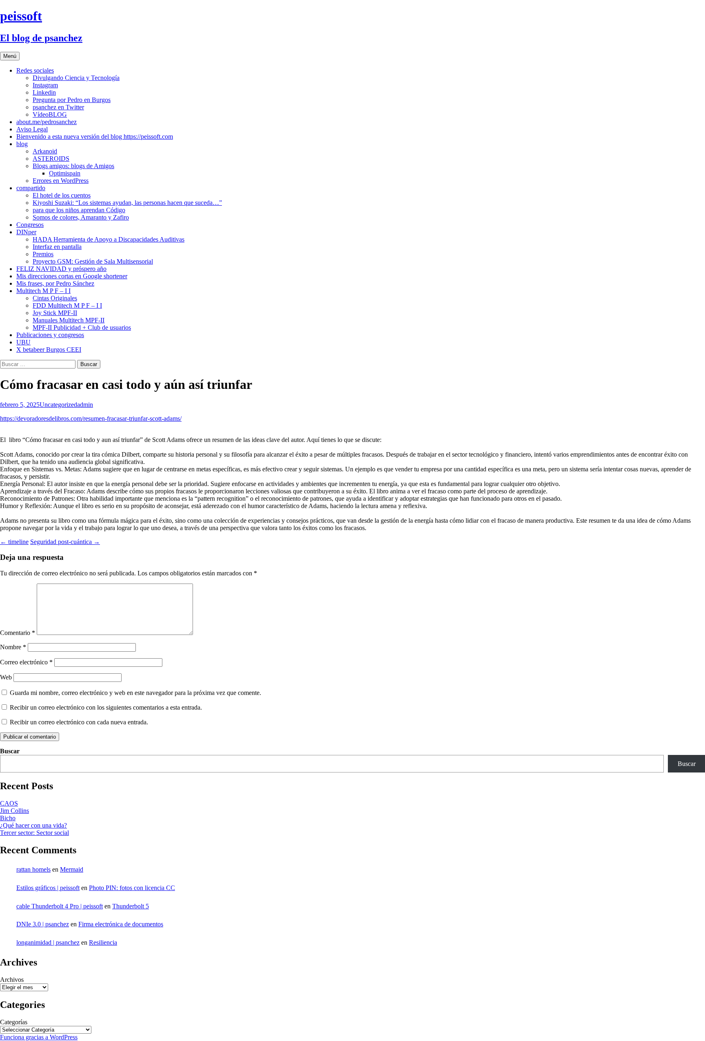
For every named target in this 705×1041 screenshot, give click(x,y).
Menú (9, 56)
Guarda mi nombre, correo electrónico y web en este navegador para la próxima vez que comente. (135, 692)
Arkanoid (45, 151)
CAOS (9, 803)
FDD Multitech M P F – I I (67, 305)
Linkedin (44, 92)
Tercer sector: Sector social (34, 832)
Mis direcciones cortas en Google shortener (71, 276)
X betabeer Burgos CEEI (48, 349)
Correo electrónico (26, 662)
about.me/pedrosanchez (46, 121)
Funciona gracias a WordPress (39, 1037)
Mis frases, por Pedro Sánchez (55, 283)
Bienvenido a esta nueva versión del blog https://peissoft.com (94, 136)
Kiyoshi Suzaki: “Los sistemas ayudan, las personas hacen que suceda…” (127, 202)
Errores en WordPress (61, 180)
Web (6, 677)
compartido (30, 187)
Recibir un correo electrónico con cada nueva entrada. (79, 722)
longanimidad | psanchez (48, 942)
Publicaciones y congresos (50, 334)
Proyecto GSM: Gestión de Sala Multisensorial (93, 261)
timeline (14, 541)
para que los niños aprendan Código (79, 209)
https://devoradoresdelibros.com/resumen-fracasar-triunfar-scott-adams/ (91, 418)
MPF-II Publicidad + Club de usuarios (82, 327)
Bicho (8, 818)
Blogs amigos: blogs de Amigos (73, 165)
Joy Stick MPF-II (55, 312)
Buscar (10, 751)
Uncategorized (58, 404)
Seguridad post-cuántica (65, 541)
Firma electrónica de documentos (120, 924)
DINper (26, 232)
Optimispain (64, 173)
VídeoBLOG (50, 114)
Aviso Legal (32, 129)
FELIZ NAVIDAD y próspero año (61, 268)
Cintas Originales (55, 298)
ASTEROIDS (51, 158)
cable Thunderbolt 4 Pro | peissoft (59, 906)
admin (85, 404)
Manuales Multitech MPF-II (68, 320)
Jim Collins (14, 810)
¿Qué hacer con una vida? (33, 825)
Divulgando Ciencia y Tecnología (76, 77)
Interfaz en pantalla (57, 246)
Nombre (13, 647)
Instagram (45, 85)
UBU (23, 342)
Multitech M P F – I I (43, 290)
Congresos (30, 224)
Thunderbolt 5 (130, 906)
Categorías (13, 1022)
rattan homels (33, 869)
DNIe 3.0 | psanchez (42, 924)
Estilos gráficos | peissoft (48, 887)
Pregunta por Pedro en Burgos (72, 99)
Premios (43, 254)
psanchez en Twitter (58, 107)
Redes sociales (35, 70)
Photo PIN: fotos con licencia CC (132, 887)
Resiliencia (103, 942)
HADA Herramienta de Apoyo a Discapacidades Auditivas (108, 239)
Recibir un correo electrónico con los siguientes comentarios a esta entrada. (106, 707)
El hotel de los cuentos (62, 195)
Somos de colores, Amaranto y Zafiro (81, 217)
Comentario (17, 632)
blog (22, 143)
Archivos (12, 979)
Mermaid (71, 869)
